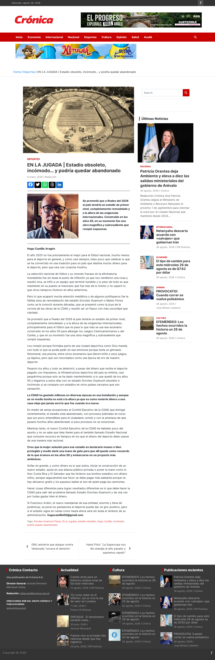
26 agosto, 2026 (149, 190)
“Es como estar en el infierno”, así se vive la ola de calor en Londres (86, 598)
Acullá (148, 37)
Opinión (121, 37)
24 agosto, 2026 (131, 623)
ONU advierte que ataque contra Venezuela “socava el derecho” (52, 546)
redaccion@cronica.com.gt (35, 593)
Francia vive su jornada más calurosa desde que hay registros (88, 639)
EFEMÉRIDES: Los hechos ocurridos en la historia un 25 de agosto (138, 598)
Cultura (106, 37)
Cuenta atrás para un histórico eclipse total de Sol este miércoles (86, 580)
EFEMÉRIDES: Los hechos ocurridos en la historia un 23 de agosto (138, 634)
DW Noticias (183, 247)
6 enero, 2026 (35, 176)
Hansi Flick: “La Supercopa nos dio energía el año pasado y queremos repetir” (106, 548)
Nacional (73, 37)
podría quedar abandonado (42, 524)
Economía (34, 37)
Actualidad (69, 570)
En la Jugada (69, 521)
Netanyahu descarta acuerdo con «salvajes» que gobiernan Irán (172, 236)
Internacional (54, 37)
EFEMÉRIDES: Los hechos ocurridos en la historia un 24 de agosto (138, 616)
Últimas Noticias (154, 119)
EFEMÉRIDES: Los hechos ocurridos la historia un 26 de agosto (171, 327)
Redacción (50, 176)
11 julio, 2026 (77, 605)
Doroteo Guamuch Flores (47, 521)
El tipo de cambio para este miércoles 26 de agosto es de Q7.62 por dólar (173, 266)
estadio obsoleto (87, 521)
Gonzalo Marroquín (80, 628)
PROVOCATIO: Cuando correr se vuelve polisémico (170, 295)
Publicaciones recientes (183, 570)
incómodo (118, 521)
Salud (135, 37)
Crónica (165, 190)
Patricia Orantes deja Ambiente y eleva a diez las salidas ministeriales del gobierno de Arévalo (191, 581)
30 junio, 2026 (78, 624)
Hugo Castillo (104, 521)
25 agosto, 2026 (131, 605)
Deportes (90, 37)
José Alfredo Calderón (168, 307)
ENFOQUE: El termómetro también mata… (87, 618)
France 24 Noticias (80, 609)
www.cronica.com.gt (16, 608)
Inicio (19, 37)
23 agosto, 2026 (131, 641)
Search (186, 92)
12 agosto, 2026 (79, 587)
